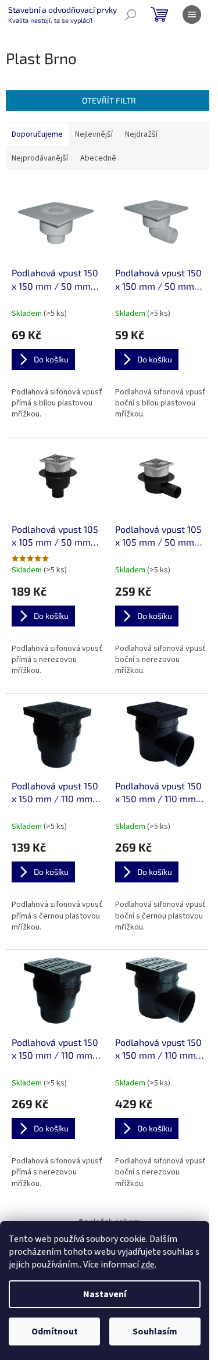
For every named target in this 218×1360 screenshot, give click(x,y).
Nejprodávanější (40, 158)
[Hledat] (130, 14)
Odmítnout (54, 1331)
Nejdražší (141, 134)
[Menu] (191, 14)
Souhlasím (155, 1331)
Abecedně (98, 158)
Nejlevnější (94, 134)
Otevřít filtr (109, 100)
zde (148, 1264)
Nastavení (104, 1294)
